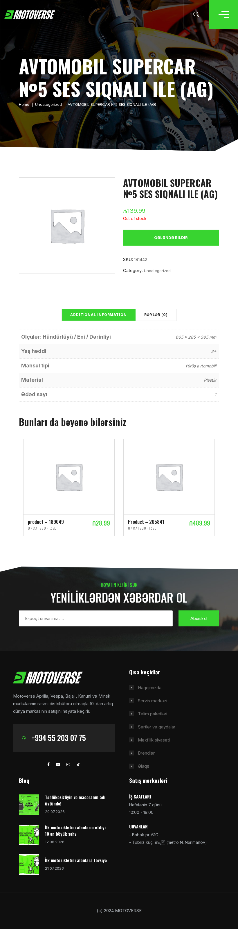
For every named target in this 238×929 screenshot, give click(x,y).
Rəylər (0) (156, 314)
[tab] (99, 315)
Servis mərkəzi (152, 700)
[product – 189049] (69, 476)
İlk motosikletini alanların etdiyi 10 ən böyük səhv (75, 830)
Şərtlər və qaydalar (156, 727)
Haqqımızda (149, 687)
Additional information (98, 314)
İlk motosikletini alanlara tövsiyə (76, 860)
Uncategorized (48, 104)
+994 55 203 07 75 (58, 737)
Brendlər (146, 753)
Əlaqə (143, 766)
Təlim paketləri (152, 714)
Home (24, 104)
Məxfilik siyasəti (154, 740)
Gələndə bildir (171, 237)
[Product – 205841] (169, 476)
